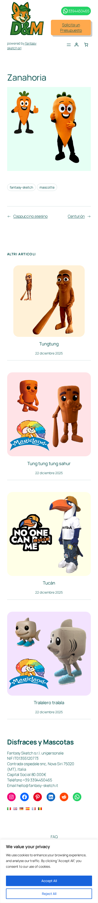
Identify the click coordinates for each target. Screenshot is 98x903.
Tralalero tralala (49, 702)
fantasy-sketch (21, 187)
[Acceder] (76, 44)
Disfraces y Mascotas (40, 742)
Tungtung (49, 343)
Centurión (76, 216)
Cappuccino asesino (30, 216)
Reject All (49, 893)
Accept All (49, 880)
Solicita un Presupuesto (71, 27)
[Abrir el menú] (69, 45)
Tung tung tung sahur (49, 463)
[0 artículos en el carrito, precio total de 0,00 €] (86, 44)
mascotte (46, 187)
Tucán (49, 582)
